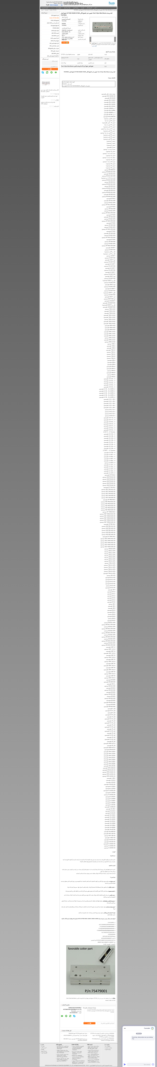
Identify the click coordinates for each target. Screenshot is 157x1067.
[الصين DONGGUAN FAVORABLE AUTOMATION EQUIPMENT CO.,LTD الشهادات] (46, 87)
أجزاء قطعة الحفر (55, 43)
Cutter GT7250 (53, 10)
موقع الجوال (43, 1052)
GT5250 (54, 28)
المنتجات (46, 10)
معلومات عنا (58, 7)
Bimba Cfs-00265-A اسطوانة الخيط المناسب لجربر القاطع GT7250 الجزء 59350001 (78, 1062)
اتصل (49, 69)
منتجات (52, 7)
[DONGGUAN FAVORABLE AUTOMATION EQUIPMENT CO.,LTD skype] (44, 73)
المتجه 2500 (56, 35)
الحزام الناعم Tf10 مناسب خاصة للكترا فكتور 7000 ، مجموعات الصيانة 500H (93, 1051)
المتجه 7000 (56, 33)
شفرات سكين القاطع (54, 48)
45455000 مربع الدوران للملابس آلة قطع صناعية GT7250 (102, 1033)
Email (55, 3)
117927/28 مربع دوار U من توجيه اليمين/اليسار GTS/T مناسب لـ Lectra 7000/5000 (94, 1061)
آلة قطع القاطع (56, 25)
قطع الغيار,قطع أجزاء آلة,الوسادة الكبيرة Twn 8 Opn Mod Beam (79, 998)
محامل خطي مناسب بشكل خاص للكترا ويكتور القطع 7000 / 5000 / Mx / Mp (93, 1047)
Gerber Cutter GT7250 (110, 1000)
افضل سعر (94, 46)
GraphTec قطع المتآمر (54, 56)
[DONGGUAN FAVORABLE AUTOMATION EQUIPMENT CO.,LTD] (61, 5)
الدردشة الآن (59, 3)
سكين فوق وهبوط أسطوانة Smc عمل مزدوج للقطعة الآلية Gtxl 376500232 (63, 1051)
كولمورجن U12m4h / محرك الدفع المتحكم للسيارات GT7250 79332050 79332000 (78, 1048)
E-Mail (42, 1049)
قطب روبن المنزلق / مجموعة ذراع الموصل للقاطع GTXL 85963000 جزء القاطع (63, 1060)
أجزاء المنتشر (56, 38)
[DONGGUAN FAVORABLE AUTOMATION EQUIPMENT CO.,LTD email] (57, 73)
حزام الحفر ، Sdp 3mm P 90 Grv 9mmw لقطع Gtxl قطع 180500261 (63, 1047)
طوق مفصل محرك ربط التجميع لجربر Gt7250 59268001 (75, 1035)
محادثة (64, 42)
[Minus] (125, 1028)
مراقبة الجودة (75, 7)
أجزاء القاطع (56, 15)
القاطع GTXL (59, 1044)
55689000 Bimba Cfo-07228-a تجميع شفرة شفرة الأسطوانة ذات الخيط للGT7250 (78, 1057)
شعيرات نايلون (56, 51)
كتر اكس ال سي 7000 (54, 23)
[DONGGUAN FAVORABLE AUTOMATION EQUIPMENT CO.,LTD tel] (58, 77)
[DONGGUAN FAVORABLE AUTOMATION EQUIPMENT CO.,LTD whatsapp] (52, 73)
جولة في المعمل (67, 7)
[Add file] (153, 1064)
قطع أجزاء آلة (56, 40)
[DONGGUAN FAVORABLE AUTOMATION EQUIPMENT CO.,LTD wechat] (48, 73)
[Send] (124, 1064)
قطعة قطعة (56, 30)
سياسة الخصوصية (108, 1065)
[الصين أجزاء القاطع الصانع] (112, 3)
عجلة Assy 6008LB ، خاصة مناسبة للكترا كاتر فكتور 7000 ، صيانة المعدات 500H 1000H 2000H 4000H (93, 1056)
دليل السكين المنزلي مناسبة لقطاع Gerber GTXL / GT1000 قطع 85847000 (62, 1055)
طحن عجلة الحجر (55, 45)
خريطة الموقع (44, 1051)
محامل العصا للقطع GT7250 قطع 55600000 (78, 1033)
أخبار (95, 7)
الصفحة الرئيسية (45, 7)
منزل (42, 10)
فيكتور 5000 (56, 53)
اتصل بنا (82, 7)
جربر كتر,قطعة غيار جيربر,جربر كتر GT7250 (103, 998)
